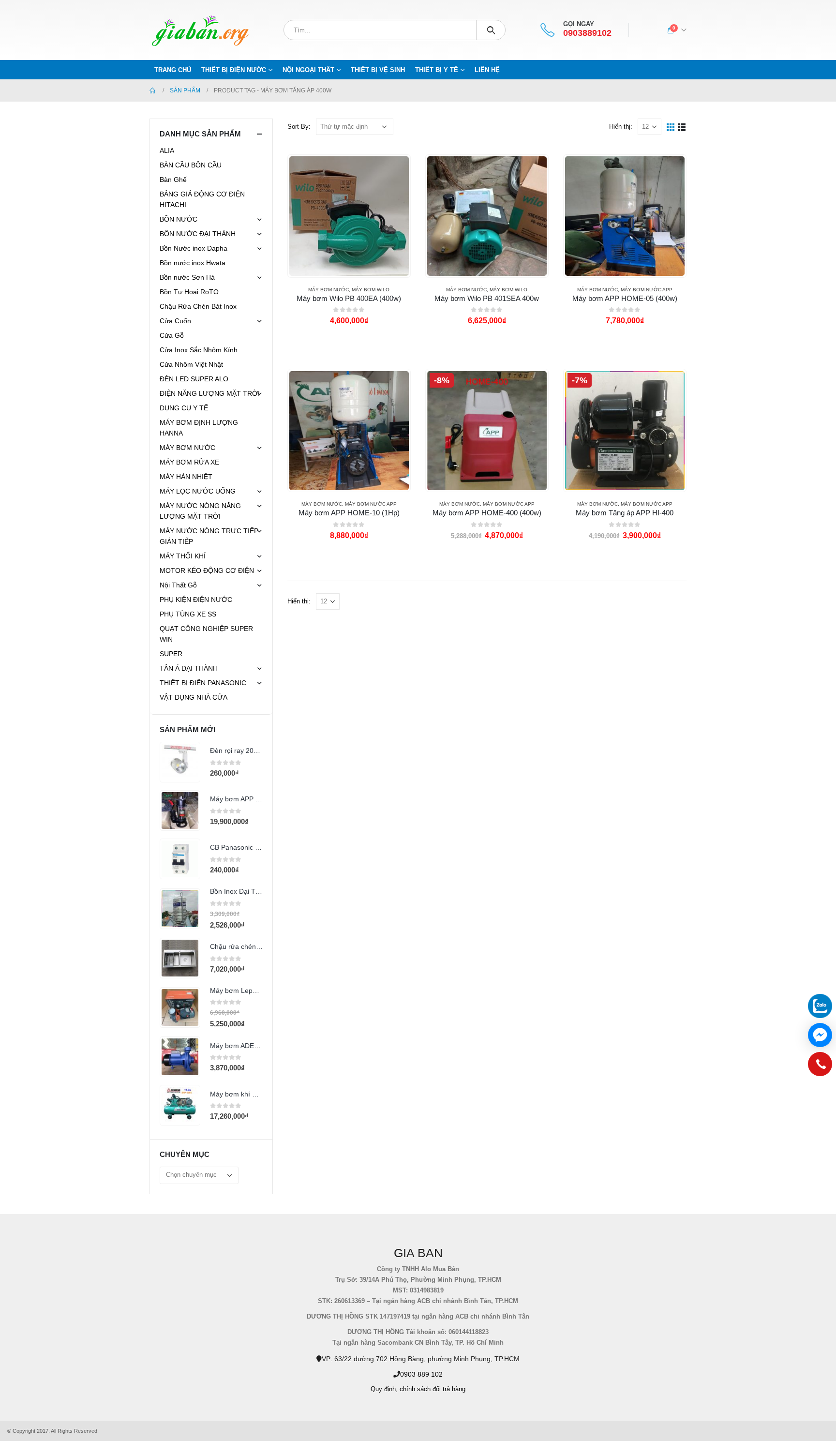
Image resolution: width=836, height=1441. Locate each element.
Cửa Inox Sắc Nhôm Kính (199, 350)
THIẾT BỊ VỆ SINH (378, 70)
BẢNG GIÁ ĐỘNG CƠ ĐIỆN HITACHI (202, 199)
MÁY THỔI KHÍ (183, 556)
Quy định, (384, 1389)
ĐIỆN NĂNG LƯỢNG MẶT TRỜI (210, 393)
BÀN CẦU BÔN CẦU (191, 165)
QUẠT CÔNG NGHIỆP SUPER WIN (206, 634)
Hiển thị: (620, 126)
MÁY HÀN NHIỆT (186, 476)
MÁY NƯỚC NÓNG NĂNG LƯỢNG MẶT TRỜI (200, 511)
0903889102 (587, 33)
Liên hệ (487, 70)
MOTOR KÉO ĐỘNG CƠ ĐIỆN (207, 570)
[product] (348, 215)
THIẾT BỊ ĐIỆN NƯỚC (233, 70)
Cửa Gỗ (172, 335)
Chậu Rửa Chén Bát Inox (198, 306)
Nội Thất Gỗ (178, 585)
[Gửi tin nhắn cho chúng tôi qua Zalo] (820, 1006)
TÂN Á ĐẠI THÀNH (189, 668)
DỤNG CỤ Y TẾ (184, 408)
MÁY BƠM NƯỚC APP (646, 289)
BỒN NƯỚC (178, 219)
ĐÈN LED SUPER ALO (194, 379)
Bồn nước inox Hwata (192, 263)
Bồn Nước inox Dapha (193, 248)
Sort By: (299, 126)
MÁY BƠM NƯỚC (328, 289)
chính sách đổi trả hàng (432, 1389)
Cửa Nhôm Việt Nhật (191, 364)
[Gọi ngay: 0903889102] (820, 1066)
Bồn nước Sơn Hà (187, 277)
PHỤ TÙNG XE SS (188, 614)
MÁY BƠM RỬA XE (189, 462)
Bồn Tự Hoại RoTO (189, 292)
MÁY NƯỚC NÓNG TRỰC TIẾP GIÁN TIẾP (209, 536)
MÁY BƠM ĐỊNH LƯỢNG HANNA (199, 428)
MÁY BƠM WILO (370, 289)
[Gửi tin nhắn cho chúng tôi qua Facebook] (820, 1035)
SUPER (171, 654)
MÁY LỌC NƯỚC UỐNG (198, 491)
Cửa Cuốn (175, 321)
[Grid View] (670, 126)
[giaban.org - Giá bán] (200, 30)
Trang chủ (172, 70)
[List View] (682, 126)
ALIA (167, 150)
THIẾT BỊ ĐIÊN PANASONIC (203, 683)
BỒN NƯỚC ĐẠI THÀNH (198, 234)
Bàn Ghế (173, 179)
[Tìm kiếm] (491, 30)
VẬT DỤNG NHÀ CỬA (193, 697)
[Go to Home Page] (152, 90)
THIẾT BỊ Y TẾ (436, 70)
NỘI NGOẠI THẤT (308, 70)
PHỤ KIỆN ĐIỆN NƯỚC (196, 599)
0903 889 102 (421, 1374)
